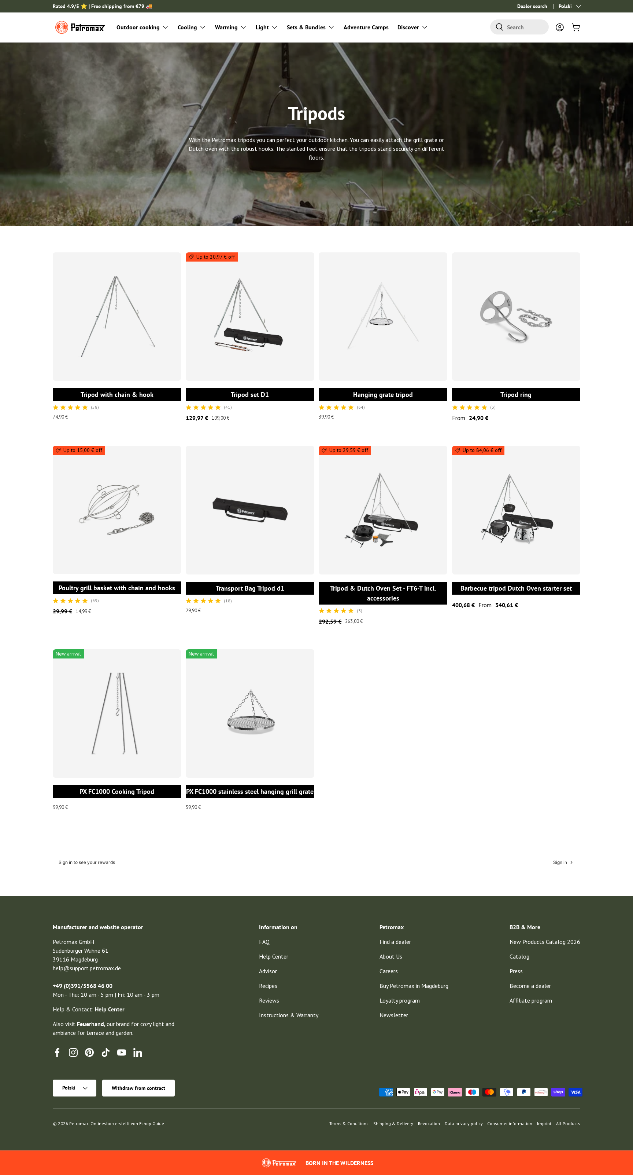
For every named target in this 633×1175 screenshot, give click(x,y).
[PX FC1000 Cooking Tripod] (117, 713)
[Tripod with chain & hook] (117, 316)
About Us (391, 956)
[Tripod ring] (516, 316)
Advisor (268, 971)
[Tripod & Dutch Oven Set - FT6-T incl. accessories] (383, 510)
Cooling (187, 27)
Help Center (273, 956)
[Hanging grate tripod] (383, 316)
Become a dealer (530, 985)
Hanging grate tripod (383, 394)
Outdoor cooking (138, 27)
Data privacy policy (464, 1123)
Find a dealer (395, 941)
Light (262, 27)
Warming (226, 27)
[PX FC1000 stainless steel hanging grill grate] (250, 713)
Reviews (269, 1000)
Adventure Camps (366, 27)
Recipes (268, 985)
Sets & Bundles (306, 27)
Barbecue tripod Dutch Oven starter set (516, 588)
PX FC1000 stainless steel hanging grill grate (250, 791)
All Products (568, 1123)
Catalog (519, 956)
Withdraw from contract (138, 1088)
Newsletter (394, 1015)
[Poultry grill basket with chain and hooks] (117, 510)
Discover (408, 27)
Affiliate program (531, 1000)
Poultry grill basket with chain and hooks (117, 588)
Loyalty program (400, 1000)
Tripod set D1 (250, 394)
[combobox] (519, 26)
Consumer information (509, 1123)
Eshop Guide (151, 1123)
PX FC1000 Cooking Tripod (116, 791)
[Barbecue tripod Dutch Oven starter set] (516, 510)
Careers (389, 971)
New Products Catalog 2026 (545, 941)
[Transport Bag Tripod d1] (250, 510)
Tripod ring (516, 394)
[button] (576, 27)
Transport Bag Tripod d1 (250, 588)
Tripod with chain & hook (117, 394)
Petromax (79, 1123)
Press (516, 971)
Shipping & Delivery (393, 1123)
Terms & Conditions (349, 1123)
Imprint (544, 1123)
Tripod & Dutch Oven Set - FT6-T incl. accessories (383, 593)
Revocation (429, 1123)
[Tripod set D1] (250, 316)
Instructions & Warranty (288, 1015)
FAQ (264, 941)
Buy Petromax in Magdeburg (414, 985)
